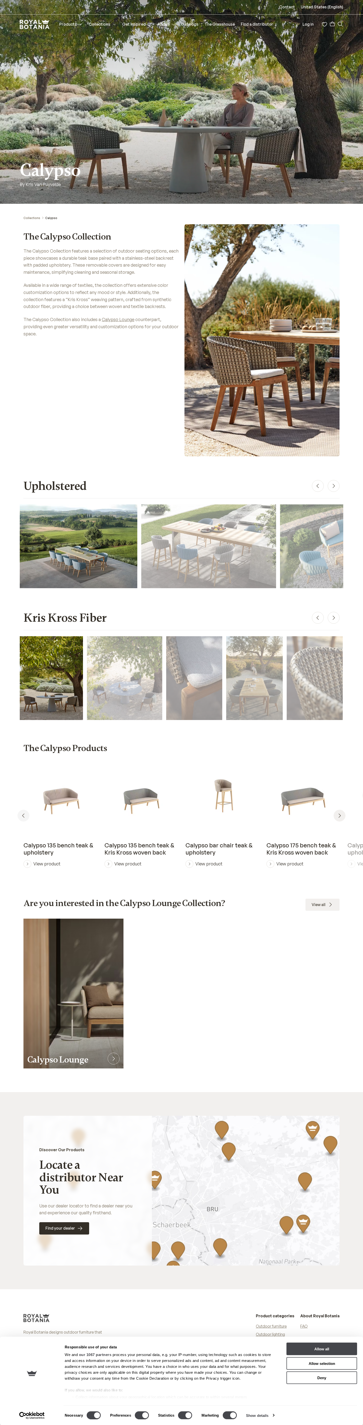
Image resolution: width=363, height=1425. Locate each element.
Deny (321, 1378)
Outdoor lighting (270, 1334)
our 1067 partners (95, 1355)
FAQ (304, 1326)
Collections (31, 218)
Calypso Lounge (118, 319)
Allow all (321, 1349)
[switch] (142, 1415)
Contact (287, 6)
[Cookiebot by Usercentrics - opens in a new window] (32, 1415)
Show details (257, 1415)
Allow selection (322, 1363)
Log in (308, 24)
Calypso (51, 218)
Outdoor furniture (271, 1326)
